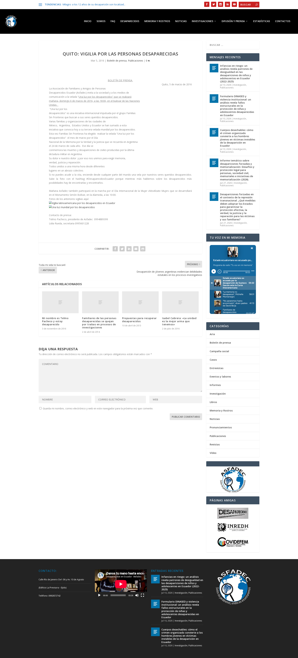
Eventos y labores (220, 376)
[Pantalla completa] (142, 595)
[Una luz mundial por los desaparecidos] (72, 207)
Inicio (87, 21)
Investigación (239, 84)
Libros (213, 402)
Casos (213, 359)
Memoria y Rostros (157, 21)
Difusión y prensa (233, 21)
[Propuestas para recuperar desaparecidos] (140, 302)
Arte (212, 334)
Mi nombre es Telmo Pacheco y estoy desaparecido (55, 321)
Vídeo (213, 453)
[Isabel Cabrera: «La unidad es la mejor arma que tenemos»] (180, 302)
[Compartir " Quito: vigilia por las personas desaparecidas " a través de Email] (135, 248)
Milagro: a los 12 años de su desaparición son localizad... (93, 4)
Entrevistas (216, 368)
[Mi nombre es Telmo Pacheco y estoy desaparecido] (60, 302)
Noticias (181, 21)
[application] (121, 584)
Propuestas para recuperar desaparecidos (139, 320)
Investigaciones (202, 21)
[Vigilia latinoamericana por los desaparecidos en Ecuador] (82, 203)
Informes (215, 385)
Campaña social (219, 351)
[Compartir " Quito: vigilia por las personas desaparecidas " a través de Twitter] (122, 248)
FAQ (113, 21)
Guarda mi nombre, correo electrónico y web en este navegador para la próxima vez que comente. (98, 408)
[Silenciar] (137, 595)
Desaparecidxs (129, 21)
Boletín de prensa (117, 60)
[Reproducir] (99, 595)
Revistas (215, 444)
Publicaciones (135, 60)
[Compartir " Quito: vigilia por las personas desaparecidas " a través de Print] (142, 248)
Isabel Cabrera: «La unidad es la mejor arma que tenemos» (179, 321)
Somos (101, 21)
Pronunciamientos (221, 427)
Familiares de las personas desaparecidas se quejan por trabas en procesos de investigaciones (99, 323)
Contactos (282, 21)
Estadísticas (261, 21)
